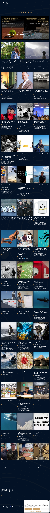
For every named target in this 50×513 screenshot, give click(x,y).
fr (46, 0)
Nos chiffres (21, 506)
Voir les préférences (45, 509)
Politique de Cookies (32, 511)
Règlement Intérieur (22, 507)
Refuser (36, 509)
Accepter (28, 509)
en (48, 0)
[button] (48, 500)
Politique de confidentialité (39, 511)
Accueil (2, 5)
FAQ (19, 505)
